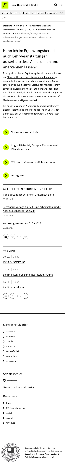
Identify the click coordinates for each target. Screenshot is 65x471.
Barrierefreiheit (12, 351)
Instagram (12, 380)
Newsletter (10, 336)
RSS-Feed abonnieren (15, 408)
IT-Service (10, 346)
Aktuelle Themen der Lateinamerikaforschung (31, 77)
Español (9, 417)
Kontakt (9, 341)
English (8, 412)
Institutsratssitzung (14, 262)
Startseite (7, 25)
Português (10, 422)
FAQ (29, 29)
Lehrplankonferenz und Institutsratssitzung (28, 274)
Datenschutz (11, 356)
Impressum (10, 361)
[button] (5, 237)
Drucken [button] (9, 402)
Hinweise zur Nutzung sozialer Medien (18, 387)
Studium (20, 25)
